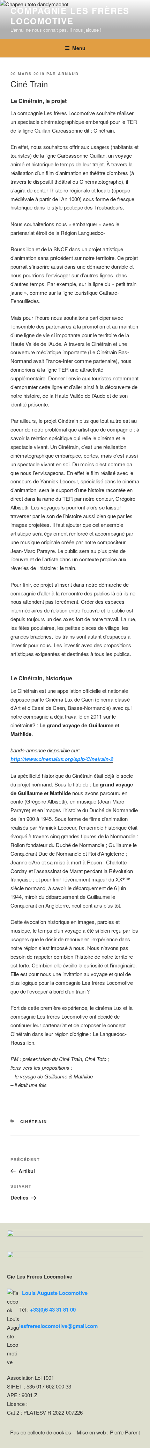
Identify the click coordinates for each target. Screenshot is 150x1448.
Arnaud (68, 73)
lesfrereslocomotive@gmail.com (58, 1326)
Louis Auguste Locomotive (55, 1293)
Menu (78, 48)
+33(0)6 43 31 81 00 (53, 1309)
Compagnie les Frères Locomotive (69, 16)
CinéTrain (33, 1121)
